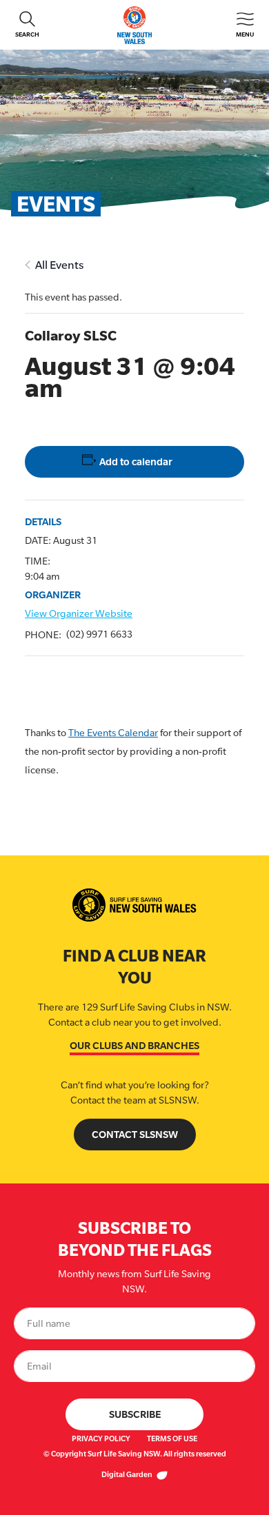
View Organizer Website (78, 613)
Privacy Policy (101, 1438)
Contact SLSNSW (135, 1134)
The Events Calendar (113, 732)
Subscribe (135, 1414)
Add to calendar (135, 461)
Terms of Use (172, 1438)
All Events (59, 265)
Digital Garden (127, 1474)
